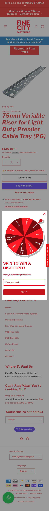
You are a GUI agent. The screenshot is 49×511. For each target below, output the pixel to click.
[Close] (44, 214)
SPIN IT (24, 292)
